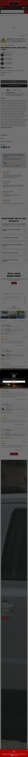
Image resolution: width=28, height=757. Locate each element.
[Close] (26, 750)
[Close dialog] (0, 370)
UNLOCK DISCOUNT (14, 381)
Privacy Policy (15, 755)
